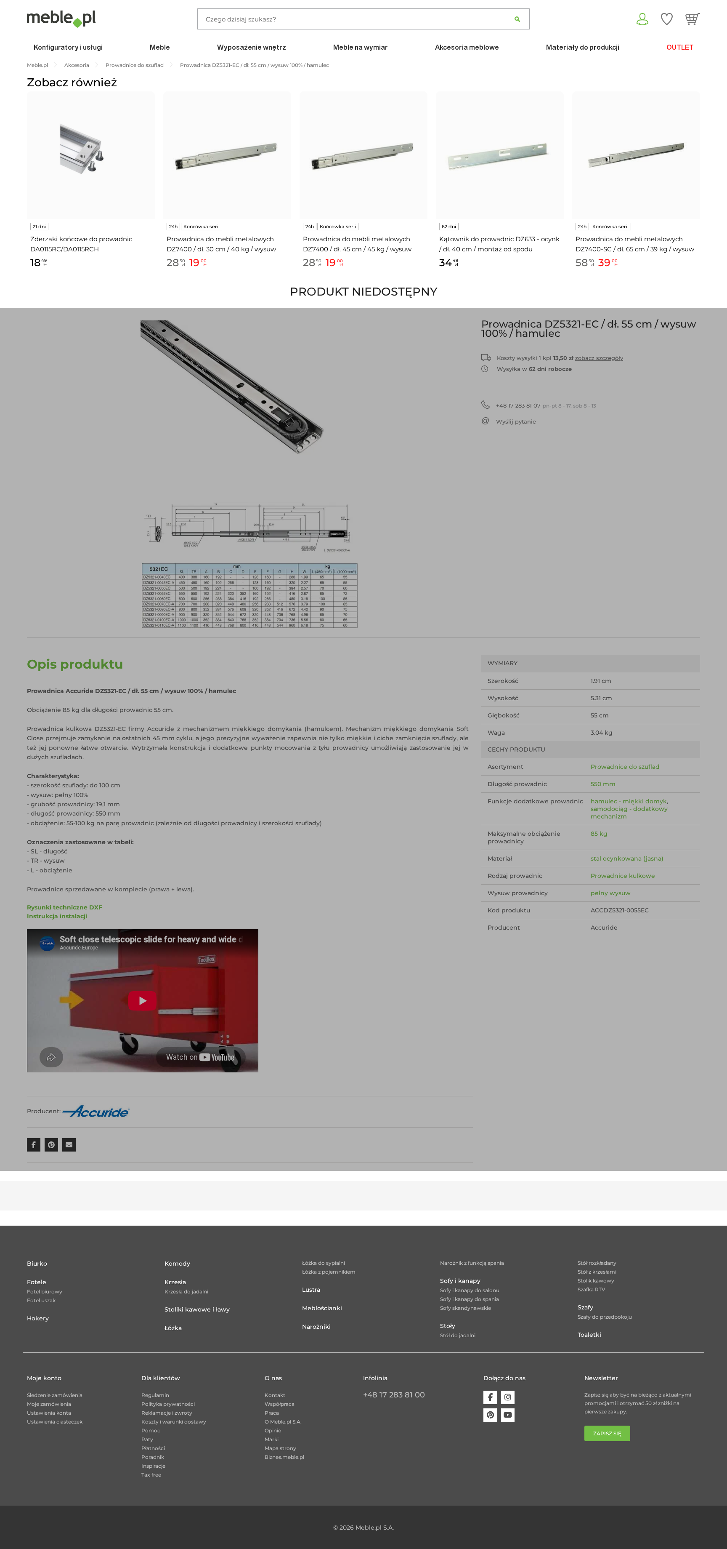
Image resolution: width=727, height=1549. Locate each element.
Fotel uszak (41, 1300)
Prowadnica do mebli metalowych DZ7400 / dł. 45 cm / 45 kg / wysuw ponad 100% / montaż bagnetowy (357, 244)
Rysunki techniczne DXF (64, 907)
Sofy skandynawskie (465, 1308)
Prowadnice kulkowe (623, 876)
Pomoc (150, 1430)
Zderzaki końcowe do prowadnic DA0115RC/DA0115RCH (81, 244)
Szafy (585, 1307)
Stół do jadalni (457, 1335)
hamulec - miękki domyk (629, 801)
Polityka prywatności (168, 1404)
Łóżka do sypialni (323, 1263)
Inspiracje (153, 1466)
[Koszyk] (692, 19)
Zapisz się (607, 1433)
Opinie (273, 1430)
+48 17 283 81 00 (394, 1395)
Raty (147, 1439)
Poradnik (152, 1457)
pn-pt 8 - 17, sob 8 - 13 (546, 405)
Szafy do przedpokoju (605, 1317)
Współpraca (280, 1404)
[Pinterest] (490, 1415)
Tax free (151, 1475)
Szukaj (517, 19)
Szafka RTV (591, 1289)
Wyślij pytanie (516, 421)
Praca (272, 1413)
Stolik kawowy (596, 1280)
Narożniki (316, 1326)
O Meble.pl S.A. (283, 1421)
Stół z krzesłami (597, 1272)
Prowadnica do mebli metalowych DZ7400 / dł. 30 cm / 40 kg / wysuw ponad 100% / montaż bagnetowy (221, 244)
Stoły (447, 1326)
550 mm (603, 784)
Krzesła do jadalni (186, 1291)
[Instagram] (508, 1397)
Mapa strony (280, 1448)
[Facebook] (490, 1397)
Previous (24, 189)
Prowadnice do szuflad (625, 767)
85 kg (599, 833)
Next (702, 189)
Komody (177, 1263)
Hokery (38, 1318)
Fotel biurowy (44, 1291)
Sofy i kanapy (460, 1281)
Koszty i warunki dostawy (173, 1421)
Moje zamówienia (49, 1404)
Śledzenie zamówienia (54, 1395)
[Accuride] (96, 1111)
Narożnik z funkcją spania (472, 1263)
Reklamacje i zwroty (166, 1413)
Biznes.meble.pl (284, 1457)
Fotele (36, 1282)
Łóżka (173, 1328)
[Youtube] (508, 1415)
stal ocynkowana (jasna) (627, 858)
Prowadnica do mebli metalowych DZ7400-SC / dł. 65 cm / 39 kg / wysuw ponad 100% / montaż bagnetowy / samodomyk (635, 244)
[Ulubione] (667, 19)
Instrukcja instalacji (57, 916)
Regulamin (155, 1395)
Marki (272, 1439)
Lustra (311, 1289)
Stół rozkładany (597, 1263)
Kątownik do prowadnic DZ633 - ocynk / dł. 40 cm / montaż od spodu (499, 244)
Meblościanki (322, 1308)
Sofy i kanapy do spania (469, 1299)
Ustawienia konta (49, 1413)
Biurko (37, 1263)
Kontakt (275, 1395)
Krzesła (175, 1282)
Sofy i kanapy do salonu (469, 1290)
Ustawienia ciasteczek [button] (54, 1421)
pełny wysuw (611, 893)
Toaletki (589, 1334)
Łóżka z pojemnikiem (329, 1272)
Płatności (153, 1448)
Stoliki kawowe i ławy (197, 1309)
